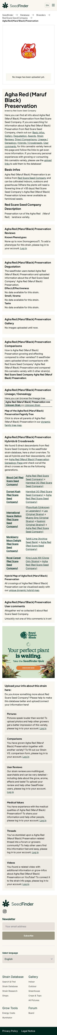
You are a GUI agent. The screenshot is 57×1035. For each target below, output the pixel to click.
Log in (23, 248)
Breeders (41, 15)
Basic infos (38, 132)
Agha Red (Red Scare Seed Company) (39, 498)
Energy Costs (8, 1013)
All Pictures (33, 1000)
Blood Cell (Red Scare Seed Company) (14, 481)
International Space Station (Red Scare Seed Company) (13, 519)
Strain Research (9, 991)
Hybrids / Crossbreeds (30, 142)
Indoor (31, 981)
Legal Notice (28, 1030)
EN (47, 5)
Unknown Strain (12, 405)
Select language (10, 953)
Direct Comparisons (26, 139)
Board (31, 1013)
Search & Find (9, 981)
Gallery (8, 135)
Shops (5, 995)
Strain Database (10, 986)
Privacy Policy (10, 1030)
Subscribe (28, 935)
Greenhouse (34, 991)
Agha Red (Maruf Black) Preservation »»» (27, 401)
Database (25, 15)
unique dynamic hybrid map (24, 590)
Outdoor (32, 986)
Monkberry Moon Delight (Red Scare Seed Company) (13, 544)
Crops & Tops (34, 995)
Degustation (20, 135)
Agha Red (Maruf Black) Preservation (20, 20)
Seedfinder (7, 15)
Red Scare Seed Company (15, 18)
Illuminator (7, 1017)
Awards (32, 135)
